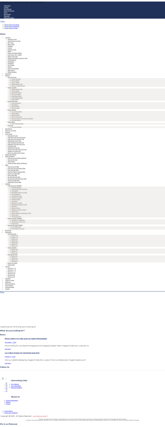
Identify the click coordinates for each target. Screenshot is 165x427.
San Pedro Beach (16, 120)
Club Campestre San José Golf (16, 142)
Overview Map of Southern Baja (16, 172)
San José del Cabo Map (14, 177)
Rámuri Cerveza (15, 208)
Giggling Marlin (15, 199)
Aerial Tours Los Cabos (14, 41)
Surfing (10, 67)
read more (8, 349)
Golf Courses (8, 134)
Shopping (7, 16)
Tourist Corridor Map (13, 180)
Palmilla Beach (15, 106)
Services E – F (12, 271)
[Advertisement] (82, 311)
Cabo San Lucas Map (13, 166)
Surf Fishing (11, 65)
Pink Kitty (14, 206)
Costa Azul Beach (16, 103)
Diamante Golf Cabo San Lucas (16, 144)
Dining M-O (14, 242)
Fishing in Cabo (12, 49)
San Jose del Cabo (12, 160)
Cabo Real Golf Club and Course (16, 137)
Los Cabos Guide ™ (40, 416)
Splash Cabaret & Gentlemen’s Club (21, 213)
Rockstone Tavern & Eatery (18, 209)
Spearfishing (11, 61)
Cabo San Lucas (12, 77)
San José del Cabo (12, 101)
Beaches (7, 75)
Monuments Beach (16, 92)
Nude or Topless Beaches (18, 86)
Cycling (10, 48)
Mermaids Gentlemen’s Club (19, 204)
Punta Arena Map (12, 175)
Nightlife (7, 184)
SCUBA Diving (12, 60)
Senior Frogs (14, 211)
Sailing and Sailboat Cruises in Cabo (17, 58)
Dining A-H (14, 249)
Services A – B (12, 268)
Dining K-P (14, 259)
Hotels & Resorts (9, 11)
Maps (6, 165)
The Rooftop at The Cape (18, 222)
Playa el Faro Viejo (16, 117)
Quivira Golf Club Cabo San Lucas (17, 149)
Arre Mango (14, 191)
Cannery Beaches (16, 79)
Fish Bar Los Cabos (16, 197)
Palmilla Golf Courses (14, 148)
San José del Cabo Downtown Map (17, 179)
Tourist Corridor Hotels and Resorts (17, 163)
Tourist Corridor (12, 87)
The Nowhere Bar (16, 216)
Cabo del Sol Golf (12, 135)
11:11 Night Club (16, 227)
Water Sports (11, 70)
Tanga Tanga (14, 215)
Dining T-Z (14, 246)
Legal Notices (8, 411)
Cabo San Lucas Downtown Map (16, 168)
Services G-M (11, 273)
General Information (12, 400)
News (5, 12)
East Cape (10, 125)
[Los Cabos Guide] (2, 21)
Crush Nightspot (15, 194)
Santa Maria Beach (16, 96)
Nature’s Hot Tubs (13, 56)
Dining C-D (14, 237)
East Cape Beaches (16, 127)
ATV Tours (11, 43)
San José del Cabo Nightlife (15, 225)
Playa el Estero (15, 108)
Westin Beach (15, 99)
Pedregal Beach (15, 115)
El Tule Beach (15, 91)
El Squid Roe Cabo (16, 196)
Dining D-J (14, 258)
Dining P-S (14, 244)
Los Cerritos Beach (16, 111)
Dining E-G (14, 239)
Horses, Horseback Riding (15, 53)
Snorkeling (11, 63)
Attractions (7, 6)
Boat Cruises (11, 44)
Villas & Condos (9, 18)
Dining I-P (14, 251)
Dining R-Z (14, 261)
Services (7, 266)
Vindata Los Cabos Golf (14, 151)
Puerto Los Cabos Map (14, 173)
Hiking (9, 51)
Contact (6, 7)
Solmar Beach (15, 113)
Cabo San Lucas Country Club (16, 139)
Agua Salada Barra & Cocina (19, 189)
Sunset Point (14, 223)
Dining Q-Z (14, 253)
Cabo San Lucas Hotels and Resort (17, 158)
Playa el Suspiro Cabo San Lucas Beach (22, 118)
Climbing (10, 46)
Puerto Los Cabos (12, 263)
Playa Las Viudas (16, 94)
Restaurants (8, 232)
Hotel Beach (14, 104)
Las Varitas (14, 201)
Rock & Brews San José (17, 228)
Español (7, 289)
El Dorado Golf (12, 146)
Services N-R (11, 275)
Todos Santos (11, 122)
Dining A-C (14, 256)
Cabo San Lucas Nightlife (15, 185)
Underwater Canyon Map (14, 182)
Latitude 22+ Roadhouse (18, 220)
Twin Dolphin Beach (17, 98)
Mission (8, 402)
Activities (7, 37)
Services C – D (12, 270)
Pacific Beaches (12, 110)
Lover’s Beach (15, 82)
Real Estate (7, 14)
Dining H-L (14, 240)
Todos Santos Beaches (17, 123)
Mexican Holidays (16, 387)
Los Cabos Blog (16, 386)
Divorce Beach (15, 80)
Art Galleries (15, 384)
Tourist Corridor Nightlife (15, 218)
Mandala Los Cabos (16, 203)
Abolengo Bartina (16, 187)
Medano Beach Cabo (17, 84)
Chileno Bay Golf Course (14, 141)
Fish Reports (7, 9)
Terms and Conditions (11, 413)
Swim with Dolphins (13, 68)
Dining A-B (14, 235)
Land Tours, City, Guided (14, 55)
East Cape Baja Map (13, 170)
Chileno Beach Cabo (16, 89)
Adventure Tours (12, 39)
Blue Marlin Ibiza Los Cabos (19, 192)
